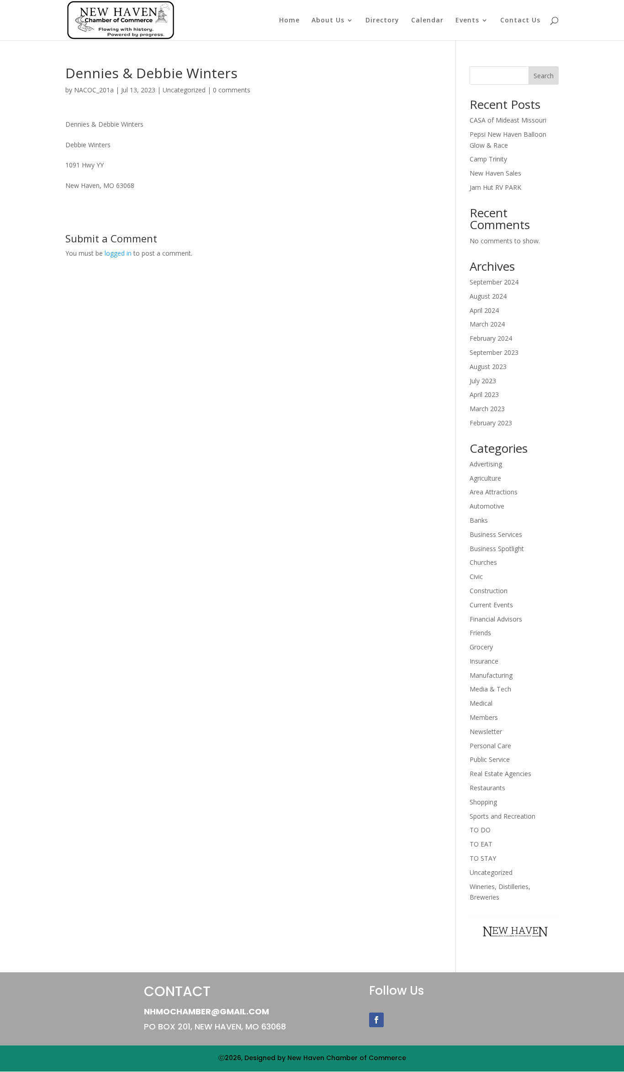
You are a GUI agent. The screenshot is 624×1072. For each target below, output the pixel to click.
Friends (480, 632)
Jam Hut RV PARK (495, 187)
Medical (481, 703)
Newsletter (486, 731)
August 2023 (488, 366)
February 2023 (491, 422)
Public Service (490, 759)
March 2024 (487, 324)
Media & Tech (490, 689)
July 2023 (483, 380)
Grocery (481, 647)
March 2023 (487, 408)
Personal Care (490, 745)
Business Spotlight (497, 548)
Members (484, 717)
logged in (118, 253)
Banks (479, 520)
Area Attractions (494, 492)
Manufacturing (491, 675)
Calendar (427, 20)
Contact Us (520, 20)
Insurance (484, 661)
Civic (476, 576)
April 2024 (484, 310)
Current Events (491, 604)
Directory (382, 20)
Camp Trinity (488, 159)
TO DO (480, 829)
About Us (328, 20)
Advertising (486, 464)
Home (289, 20)
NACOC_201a (94, 90)
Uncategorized (184, 90)
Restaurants (487, 787)
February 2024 (491, 338)
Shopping (483, 802)
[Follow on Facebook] (376, 1020)
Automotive (487, 506)
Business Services (496, 534)
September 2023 (494, 352)
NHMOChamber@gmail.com (206, 1011)
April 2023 (484, 394)
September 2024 (494, 282)
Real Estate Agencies (500, 773)
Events (467, 20)
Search (544, 75)
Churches (483, 562)
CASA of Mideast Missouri (508, 120)
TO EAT (481, 844)
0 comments (231, 90)
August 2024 (488, 296)
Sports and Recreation (502, 816)
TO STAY (483, 858)
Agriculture (485, 478)
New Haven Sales (495, 173)
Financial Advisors (496, 619)
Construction (489, 590)
